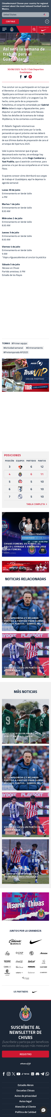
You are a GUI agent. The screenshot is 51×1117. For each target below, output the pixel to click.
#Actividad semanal (13, 348)
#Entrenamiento (34, 348)
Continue (10, 21)
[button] (43, 1110)
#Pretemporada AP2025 (16, 352)
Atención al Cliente (25, 1107)
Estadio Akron (25, 1085)
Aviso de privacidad (25, 1096)
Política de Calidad (25, 1112)
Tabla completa (35, 504)
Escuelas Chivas (25, 1090)
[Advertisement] (25, 307)
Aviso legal (25, 1101)
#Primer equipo (19, 343)
